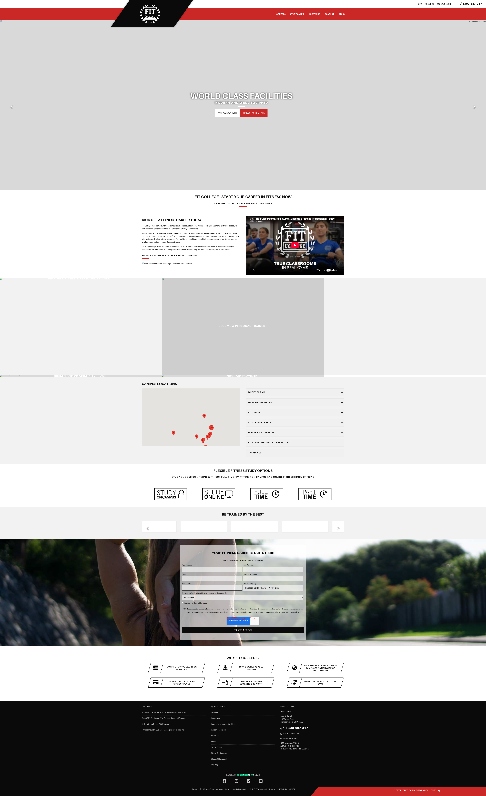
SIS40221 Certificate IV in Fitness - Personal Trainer (163, 718)
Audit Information (240, 789)
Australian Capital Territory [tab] (269, 442)
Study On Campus (219, 753)
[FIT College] (150, 13)
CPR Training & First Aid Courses (155, 724)
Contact (329, 14)
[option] (243, 105)
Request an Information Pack (223, 724)
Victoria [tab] (254, 412)
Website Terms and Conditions (216, 789)
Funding (214, 765)
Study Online (297, 14)
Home (419, 4)
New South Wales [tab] (260, 402)
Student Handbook (219, 759)
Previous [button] (12, 107)
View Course (171, 372)
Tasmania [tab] (254, 452)
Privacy (195, 789)
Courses (281, 14)
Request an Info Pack (251, 113)
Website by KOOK (287, 789)
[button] (196, 436)
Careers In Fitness (218, 730)
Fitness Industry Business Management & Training (163, 730)
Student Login (444, 4)
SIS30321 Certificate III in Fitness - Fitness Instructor (164, 712)
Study (342, 14)
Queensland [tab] (256, 392)
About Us (429, 4)
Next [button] (474, 107)
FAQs (213, 741)
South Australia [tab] (259, 422)
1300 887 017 (472, 3)
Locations (314, 14)
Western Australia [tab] (261, 432)
